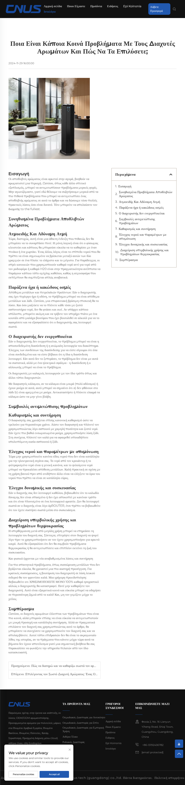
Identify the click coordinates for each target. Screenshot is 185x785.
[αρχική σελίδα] (23, 8)
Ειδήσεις (112, 6)
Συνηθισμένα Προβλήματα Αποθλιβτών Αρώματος (145, 194)
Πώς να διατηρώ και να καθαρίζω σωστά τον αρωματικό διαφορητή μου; (79, 666)
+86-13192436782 (153, 745)
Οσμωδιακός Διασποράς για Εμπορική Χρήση (83, 729)
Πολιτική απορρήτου (169, 778)
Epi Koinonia (132, 6)
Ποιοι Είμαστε (76, 6)
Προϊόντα (96, 6)
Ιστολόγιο (50, 11)
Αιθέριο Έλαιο (70, 736)
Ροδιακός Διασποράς (74, 742)
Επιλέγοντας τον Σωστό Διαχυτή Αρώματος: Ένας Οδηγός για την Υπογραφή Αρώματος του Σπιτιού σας (95, 674)
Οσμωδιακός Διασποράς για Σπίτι (81, 722)
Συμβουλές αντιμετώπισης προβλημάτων (137, 221)
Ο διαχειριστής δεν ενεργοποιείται (142, 213)
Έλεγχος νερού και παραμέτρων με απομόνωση (143, 237)
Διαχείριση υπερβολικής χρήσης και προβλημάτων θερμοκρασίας (144, 252)
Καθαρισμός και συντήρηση (137, 229)
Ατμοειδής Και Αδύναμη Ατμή (139, 202)
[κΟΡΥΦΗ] (179, 754)
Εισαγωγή (124, 186)
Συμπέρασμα (128, 260)
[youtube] (179, 744)
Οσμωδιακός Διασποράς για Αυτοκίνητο (84, 717)
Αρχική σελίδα (53, 6)
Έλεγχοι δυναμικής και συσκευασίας (143, 244)
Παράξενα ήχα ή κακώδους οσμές (141, 208)
